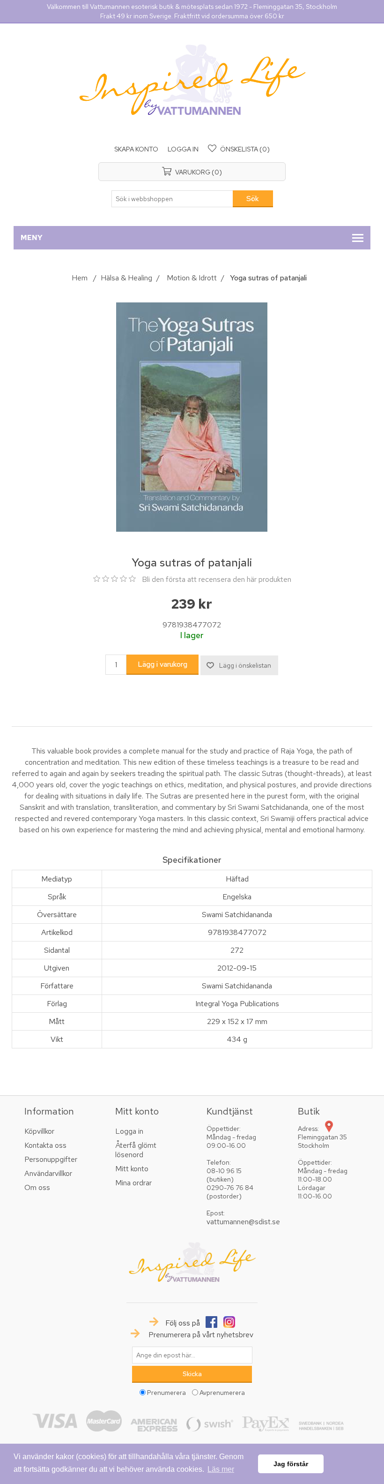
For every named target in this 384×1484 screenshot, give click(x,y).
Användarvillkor (48, 1173)
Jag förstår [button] (290, 1464)
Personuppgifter (50, 1159)
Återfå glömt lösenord (135, 1150)
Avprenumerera (222, 1392)
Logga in (183, 149)
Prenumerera (166, 1392)
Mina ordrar (133, 1183)
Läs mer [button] (220, 1469)
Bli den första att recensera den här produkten (216, 579)
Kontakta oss (45, 1145)
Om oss (37, 1187)
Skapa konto (136, 149)
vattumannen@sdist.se (243, 1222)
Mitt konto (131, 1169)
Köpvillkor (39, 1131)
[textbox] (172, 198)
